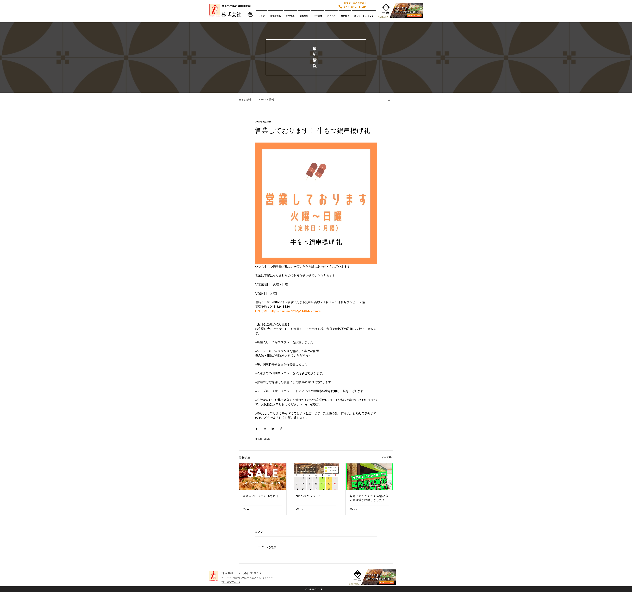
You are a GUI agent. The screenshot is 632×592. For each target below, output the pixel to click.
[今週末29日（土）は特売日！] (262, 476)
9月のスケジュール (308, 496)
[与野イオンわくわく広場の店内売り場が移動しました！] (369, 476)
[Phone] (340, 6)
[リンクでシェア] (280, 428)
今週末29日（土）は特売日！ (262, 496)
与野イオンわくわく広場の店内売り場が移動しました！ (369, 498)
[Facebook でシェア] (256, 428)
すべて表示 (387, 457)
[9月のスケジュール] (316, 476)
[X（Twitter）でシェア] (264, 428)
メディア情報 (266, 99)
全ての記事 (245, 99)
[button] (389, 99)
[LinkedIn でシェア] (272, 428)
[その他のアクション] (375, 122)
